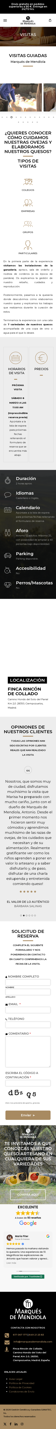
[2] (24, 915)
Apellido (10, 997)
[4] (29, 915)
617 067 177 (20, 1334)
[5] (32, 915)
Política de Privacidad (21, 1383)
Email (15, 1004)
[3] (26, 915)
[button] (5, 20)
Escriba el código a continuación (21, 1075)
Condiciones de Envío (21, 1391)
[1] (21, 915)
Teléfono (16, 1019)
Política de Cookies (20, 1387)
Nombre (9, 987)
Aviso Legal (15, 1379)
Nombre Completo (23, 976)
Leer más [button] (11, 1263)
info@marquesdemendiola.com (33, 1341)
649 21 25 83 (37, 1334)
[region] (28, 404)
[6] (35, 915)
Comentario (20, 1033)
